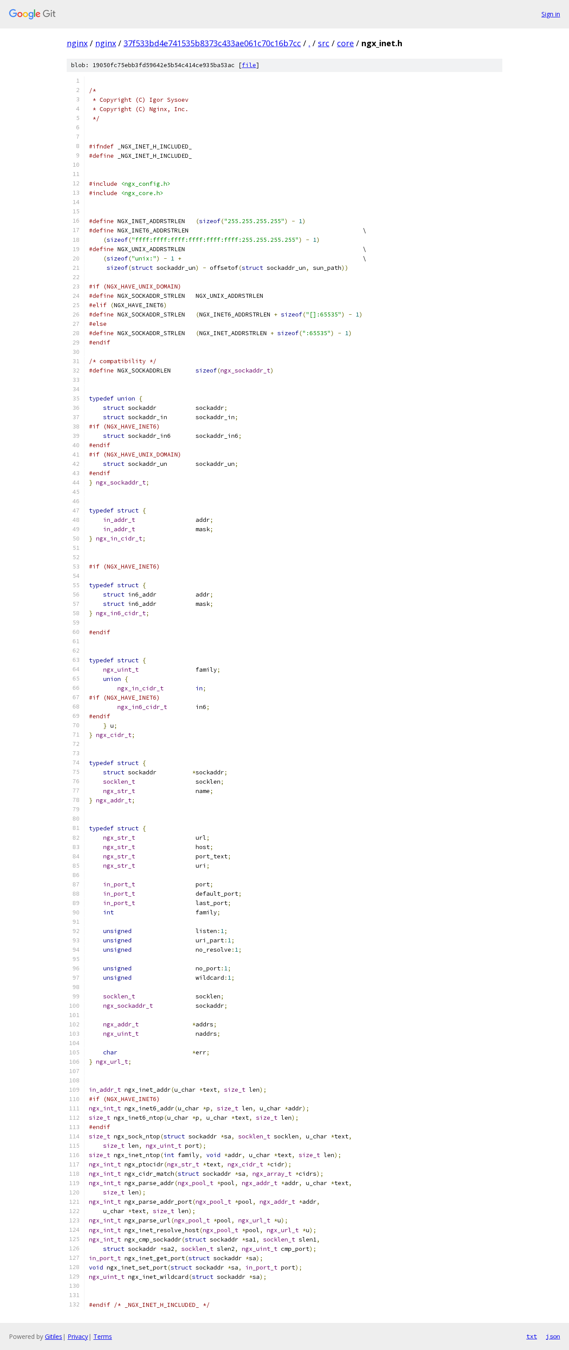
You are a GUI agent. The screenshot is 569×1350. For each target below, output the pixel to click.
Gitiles (53, 1336)
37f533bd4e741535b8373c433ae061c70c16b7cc (212, 43)
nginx (77, 43)
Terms (102, 1336)
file (249, 65)
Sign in (550, 14)
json (553, 1336)
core (345, 43)
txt (531, 1336)
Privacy (78, 1336)
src (323, 43)
